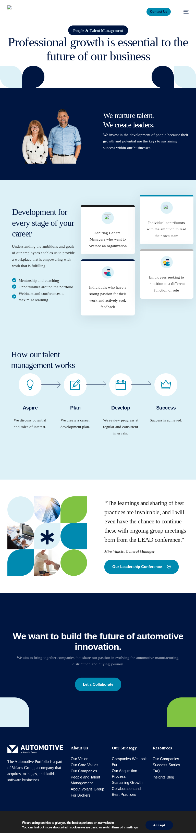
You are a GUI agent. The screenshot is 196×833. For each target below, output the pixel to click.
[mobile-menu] (183, 11)
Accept (159, 825)
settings (132, 827)
